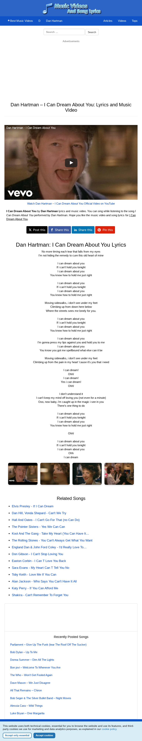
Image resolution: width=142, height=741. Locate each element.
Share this (62, 230)
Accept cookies (44, 735)
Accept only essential (17, 735)
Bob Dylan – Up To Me (23, 652)
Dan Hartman (54, 20)
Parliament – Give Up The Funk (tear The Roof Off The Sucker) (48, 644)
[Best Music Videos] (71, 7)
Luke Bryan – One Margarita (27, 713)
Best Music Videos (21, 20)
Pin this (108, 230)
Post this (39, 230)
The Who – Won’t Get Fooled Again (31, 675)
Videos (122, 20)
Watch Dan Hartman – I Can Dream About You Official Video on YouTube (71, 203)
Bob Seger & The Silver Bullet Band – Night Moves (40, 698)
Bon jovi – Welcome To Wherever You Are (35, 667)
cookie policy (109, 729)
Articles (107, 20)
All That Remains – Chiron (26, 690)
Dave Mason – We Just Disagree (30, 682)
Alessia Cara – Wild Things (26, 705)
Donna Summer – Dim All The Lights (32, 659)
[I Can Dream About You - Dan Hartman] (23, 474)
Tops (135, 20)
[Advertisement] (71, 69)
